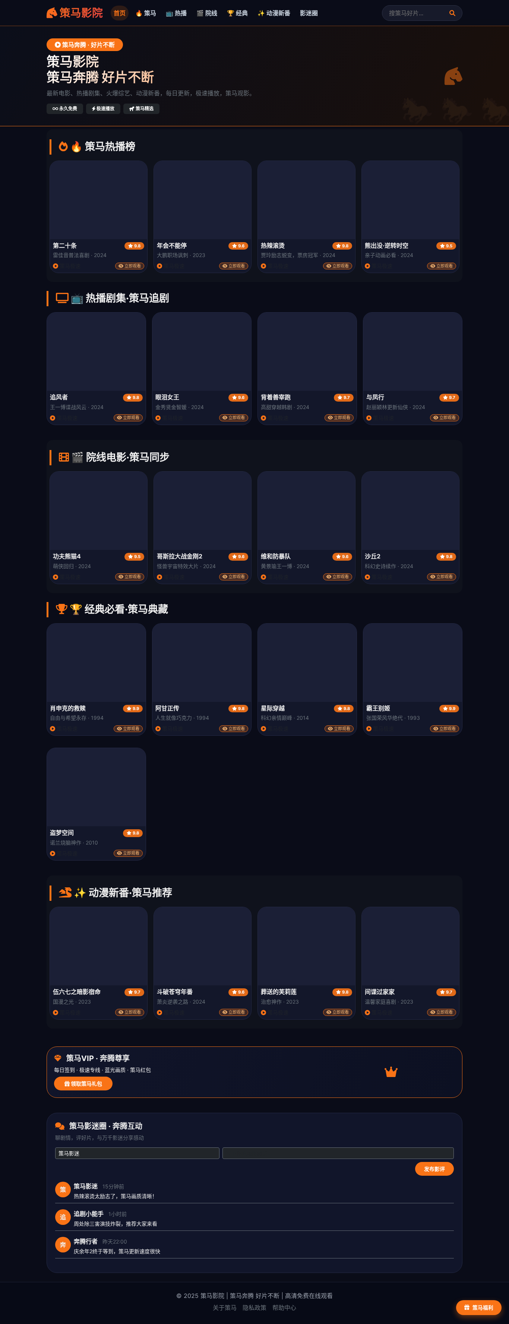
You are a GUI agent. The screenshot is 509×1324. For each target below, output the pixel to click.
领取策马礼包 (86, 1083)
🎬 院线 (206, 13)
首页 (120, 13)
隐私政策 (254, 1307)
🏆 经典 (237, 13)
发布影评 (434, 1169)
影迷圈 (309, 13)
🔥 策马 (145, 13)
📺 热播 (176, 13)
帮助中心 (284, 1307)
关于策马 (225, 1307)
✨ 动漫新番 (273, 13)
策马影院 (80, 12)
